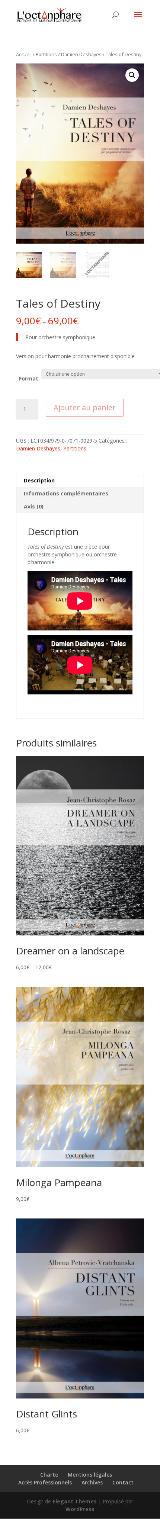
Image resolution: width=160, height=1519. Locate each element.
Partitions (46, 54)
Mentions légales (90, 1474)
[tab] (80, 480)
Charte (49, 1474)
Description (39, 480)
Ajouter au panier (85, 407)
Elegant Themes (74, 1501)
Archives (92, 1482)
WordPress (80, 1509)
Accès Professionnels (45, 1482)
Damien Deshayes (81, 54)
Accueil (24, 54)
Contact (123, 1482)
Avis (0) (34, 506)
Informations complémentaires (66, 493)
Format (28, 378)
